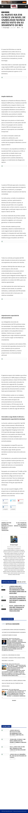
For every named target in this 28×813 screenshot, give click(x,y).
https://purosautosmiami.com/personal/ (14, 546)
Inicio (2, 10)
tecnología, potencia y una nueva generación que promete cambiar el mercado (17, 599)
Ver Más (14, 700)
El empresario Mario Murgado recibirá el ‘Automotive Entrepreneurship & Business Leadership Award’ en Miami (14, 632)
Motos (3, 589)
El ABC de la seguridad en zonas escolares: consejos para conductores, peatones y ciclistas (13, 657)
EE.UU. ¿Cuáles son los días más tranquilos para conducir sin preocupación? (17, 608)
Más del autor (21, 582)
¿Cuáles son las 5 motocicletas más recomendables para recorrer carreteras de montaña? (17, 590)
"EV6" (6, 10)
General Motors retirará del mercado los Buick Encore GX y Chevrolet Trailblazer (7, 526)
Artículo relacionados (9, 582)
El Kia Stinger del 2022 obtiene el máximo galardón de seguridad (20, 525)
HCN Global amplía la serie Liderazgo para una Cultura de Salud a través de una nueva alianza (14, 683)
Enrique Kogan (6, 27)
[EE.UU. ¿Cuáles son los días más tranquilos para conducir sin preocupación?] (5, 607)
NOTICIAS (7, 12)
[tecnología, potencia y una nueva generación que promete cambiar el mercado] (5, 598)
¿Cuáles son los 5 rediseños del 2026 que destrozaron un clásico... (18, 756)
